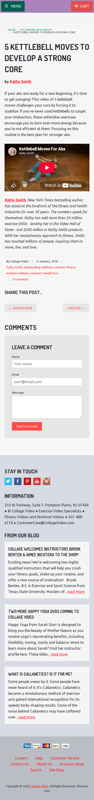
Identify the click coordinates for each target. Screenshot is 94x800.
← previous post (20, 307)
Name (16, 356)
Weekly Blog (32, 267)
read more (75, 592)
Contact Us (19, 764)
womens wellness (17, 273)
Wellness (47, 267)
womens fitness (65, 267)
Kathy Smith (20, 81)
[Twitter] (8, 481)
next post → (76, 307)
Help (39, 758)
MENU (15, 6)
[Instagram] (46, 481)
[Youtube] (37, 481)
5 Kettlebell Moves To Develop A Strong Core (44, 32)
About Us (44, 764)
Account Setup (72, 764)
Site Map (56, 770)
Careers (21, 758)
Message (18, 392)
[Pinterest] (27, 481)
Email (15, 374)
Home (12, 30)
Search (36, 770)
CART (84, 6)
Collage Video (39, 786)
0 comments (21, 279)
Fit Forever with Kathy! (36, 30)
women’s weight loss (44, 273)
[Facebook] (17, 481)
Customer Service (64, 758)
